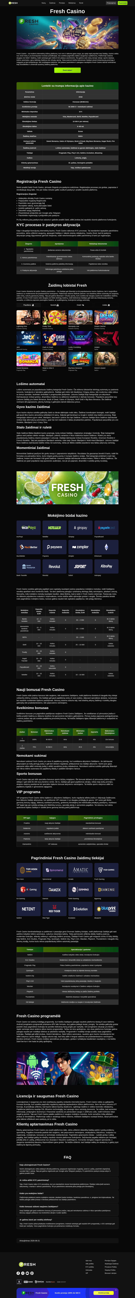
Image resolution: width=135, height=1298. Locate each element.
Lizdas (104, 305)
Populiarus (27, 305)
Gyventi (53, 305)
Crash (79, 305)
